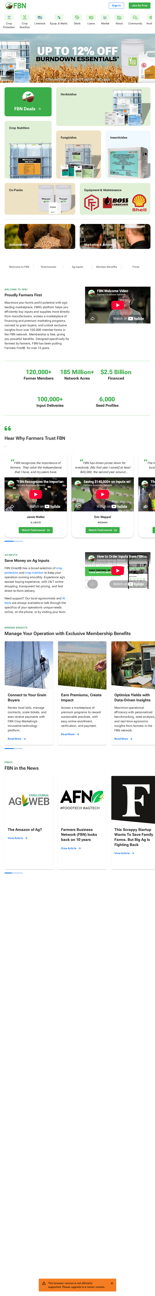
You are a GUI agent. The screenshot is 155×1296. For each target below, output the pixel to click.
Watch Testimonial (33, 530)
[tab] (19, 267)
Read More (14, 738)
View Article (15, 838)
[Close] (112, 1283)
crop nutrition (34, 572)
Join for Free (139, 5)
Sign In (116, 5)
